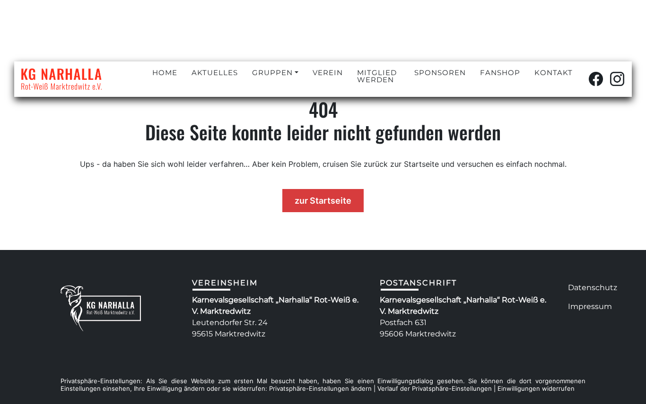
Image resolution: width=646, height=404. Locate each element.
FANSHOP (500, 72)
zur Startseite (323, 201)
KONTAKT (553, 72)
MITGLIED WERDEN (377, 76)
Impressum (590, 306)
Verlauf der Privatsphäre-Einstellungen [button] (434, 388)
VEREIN (328, 72)
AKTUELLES (215, 72)
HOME (164, 72)
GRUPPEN (272, 72)
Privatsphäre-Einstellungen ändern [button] (320, 388)
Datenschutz (592, 287)
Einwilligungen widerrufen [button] (536, 388)
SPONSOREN (440, 72)
